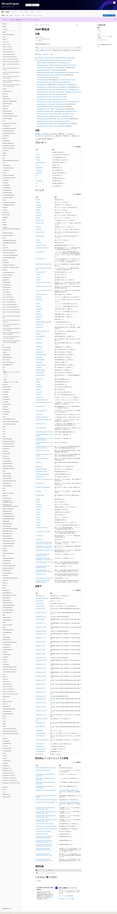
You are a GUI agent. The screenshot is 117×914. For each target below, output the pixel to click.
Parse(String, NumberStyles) (42, 458)
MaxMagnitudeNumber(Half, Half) (43, 402)
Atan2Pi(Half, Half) (40, 223)
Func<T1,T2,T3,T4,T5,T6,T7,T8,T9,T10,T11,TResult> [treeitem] (11, 321)
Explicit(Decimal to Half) (41, 612)
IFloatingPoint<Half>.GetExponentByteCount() (46, 790)
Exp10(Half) (38, 306)
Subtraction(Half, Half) (41, 749)
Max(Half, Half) (39, 397)
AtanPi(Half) (38, 229)
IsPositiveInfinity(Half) (41, 364)
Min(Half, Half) (39, 414)
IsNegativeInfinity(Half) (41, 354)
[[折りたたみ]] (20, 24)
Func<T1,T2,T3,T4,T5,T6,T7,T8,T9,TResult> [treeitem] (11, 312)
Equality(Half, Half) (40, 606)
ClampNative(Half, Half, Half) (42, 247)
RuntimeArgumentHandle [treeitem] (8, 605)
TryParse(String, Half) (40, 574)
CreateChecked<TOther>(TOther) (43, 282)
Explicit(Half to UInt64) (41, 672)
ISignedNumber (53, 116)
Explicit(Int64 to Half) (40, 688)
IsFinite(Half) (39, 339)
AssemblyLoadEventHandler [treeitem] (9, 133)
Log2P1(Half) (39, 392)
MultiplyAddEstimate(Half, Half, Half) (44, 431)
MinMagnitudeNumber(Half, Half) (43, 419)
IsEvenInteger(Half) (40, 336)
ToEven (64, 479)
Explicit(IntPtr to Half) (41, 692)
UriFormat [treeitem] (5, 746)
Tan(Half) (38, 517)
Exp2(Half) (38, 311)
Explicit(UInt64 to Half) (41, 706)
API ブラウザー (46, 25)
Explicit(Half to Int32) (40, 641)
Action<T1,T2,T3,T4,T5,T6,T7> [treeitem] (9, 54)
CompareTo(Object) (40, 258)
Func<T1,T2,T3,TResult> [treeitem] (8, 297)
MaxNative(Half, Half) (40, 406)
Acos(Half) (38, 202)
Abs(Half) (38, 199)
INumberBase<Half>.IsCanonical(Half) (44, 823)
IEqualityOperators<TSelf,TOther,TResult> (47, 87)
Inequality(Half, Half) (40, 733)
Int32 (70, 641)
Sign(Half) (38, 499)
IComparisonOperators (43, 77)
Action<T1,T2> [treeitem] (6, 41)
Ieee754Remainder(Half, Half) (42, 331)
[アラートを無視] (114, 3)
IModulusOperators (42, 104)
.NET (41, 25)
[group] (58, 50)
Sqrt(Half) (38, 514)
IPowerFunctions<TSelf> (56, 114)
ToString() (38, 525)
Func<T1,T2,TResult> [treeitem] (7, 294)
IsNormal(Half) (39, 357)
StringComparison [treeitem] (7, 639)
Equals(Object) (39, 299)
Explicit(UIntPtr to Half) (41, 710)
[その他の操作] (80, 25)
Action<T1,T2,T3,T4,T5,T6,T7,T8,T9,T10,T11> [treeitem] (11, 64)
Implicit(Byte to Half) (40, 722)
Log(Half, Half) (39, 379)
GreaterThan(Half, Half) (41, 714)
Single (55, 657)
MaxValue (38, 157)
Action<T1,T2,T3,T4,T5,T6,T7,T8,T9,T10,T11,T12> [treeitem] (11, 69)
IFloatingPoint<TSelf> (42, 92)
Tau (36, 183)
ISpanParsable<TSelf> (63, 62)
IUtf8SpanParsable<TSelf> (69, 65)
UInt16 (71, 664)
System (41, 37)
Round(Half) (38, 491)
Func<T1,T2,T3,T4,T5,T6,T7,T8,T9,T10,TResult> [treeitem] (11, 316)
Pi (36, 178)
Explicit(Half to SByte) (40, 653)
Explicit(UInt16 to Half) (41, 698)
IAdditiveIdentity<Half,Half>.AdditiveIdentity (46, 767)
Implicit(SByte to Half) (41, 726)
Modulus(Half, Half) (40, 743)
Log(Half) (38, 381)
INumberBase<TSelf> (71, 111)
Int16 (70, 637)
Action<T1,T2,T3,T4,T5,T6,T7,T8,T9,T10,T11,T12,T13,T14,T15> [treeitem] (11, 81)
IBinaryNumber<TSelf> (73, 72)
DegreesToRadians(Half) (41, 294)
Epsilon (37, 154)
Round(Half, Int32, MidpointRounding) (44, 479)
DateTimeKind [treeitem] (6, 212)
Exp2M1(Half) (39, 314)
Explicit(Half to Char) (40, 623)
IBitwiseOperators (41, 75)
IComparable (40, 58)
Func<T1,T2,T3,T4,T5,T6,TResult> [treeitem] (10, 304)
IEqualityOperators (61, 84)
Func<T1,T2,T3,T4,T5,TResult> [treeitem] (9, 302)
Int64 (70, 645)
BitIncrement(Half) (40, 236)
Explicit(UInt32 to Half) (41, 702)
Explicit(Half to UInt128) (41, 660)
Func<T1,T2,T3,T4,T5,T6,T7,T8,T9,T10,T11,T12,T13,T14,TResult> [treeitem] (11, 333)
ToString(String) (39, 535)
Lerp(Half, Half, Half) (40, 375)
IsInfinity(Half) (39, 343)
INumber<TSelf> (50, 111)
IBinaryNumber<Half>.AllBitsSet (43, 770)
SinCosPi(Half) (39, 507)
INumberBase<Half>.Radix (42, 834)
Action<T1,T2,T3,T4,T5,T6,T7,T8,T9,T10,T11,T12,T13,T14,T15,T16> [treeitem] (11, 85)
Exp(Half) (38, 303)
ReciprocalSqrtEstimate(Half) (42, 474)
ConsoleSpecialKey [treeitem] (7, 190)
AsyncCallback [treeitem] (6, 135)
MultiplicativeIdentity (41, 162)
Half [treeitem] (5, 372)
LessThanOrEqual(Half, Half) (42, 739)
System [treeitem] (4, 32)
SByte (70, 653)
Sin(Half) (38, 501)
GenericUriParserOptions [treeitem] (8, 362)
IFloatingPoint (71, 89)
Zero (37, 186)
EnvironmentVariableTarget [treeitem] (9, 257)
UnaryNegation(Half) (40, 751)
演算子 (99, 34)
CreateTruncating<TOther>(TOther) (44, 290)
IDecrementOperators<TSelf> (44, 82)
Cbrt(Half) (38, 240)
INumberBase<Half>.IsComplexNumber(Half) (46, 826)
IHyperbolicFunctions (42, 97)
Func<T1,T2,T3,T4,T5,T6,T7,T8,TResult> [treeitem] (11, 309)
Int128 (70, 633)
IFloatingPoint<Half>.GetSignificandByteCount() (46, 802)
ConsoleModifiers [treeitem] (7, 187)
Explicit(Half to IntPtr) (40, 649)
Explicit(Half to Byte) (40, 619)
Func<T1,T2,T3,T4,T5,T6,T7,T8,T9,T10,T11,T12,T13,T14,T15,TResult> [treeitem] (11, 337)
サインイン (113, 11)
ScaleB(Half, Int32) (40, 495)
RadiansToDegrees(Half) (41, 469)
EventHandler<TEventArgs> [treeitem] (9, 265)
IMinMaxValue (72, 101)
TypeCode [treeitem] (5, 704)
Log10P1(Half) (39, 387)
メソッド (99, 32)
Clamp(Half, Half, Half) (41, 245)
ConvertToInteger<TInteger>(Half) (43, 264)
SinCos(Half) (38, 504)
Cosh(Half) (38, 277)
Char (51, 608)
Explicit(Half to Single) (41, 657)
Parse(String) (39, 462)
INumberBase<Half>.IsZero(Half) (43, 831)
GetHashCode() (39, 324)
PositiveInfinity (39, 136)
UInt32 (71, 668)
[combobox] (11, 26)
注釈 (99, 29)
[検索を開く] (108, 12)
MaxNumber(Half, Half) (41, 410)
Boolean (56, 77)
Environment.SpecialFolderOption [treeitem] (10, 255)
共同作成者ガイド (44, 897)
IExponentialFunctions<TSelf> (59, 89)
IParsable (56, 60)
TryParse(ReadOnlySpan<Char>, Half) (44, 562)
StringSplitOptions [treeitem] (7, 644)
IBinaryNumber (59, 72)
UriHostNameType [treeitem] (7, 750)
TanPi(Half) (38, 522)
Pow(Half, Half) (39, 466)
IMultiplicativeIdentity (42, 106)
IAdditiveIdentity (41, 70)
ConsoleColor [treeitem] (6, 180)
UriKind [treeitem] (4, 753)
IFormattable (50, 60)
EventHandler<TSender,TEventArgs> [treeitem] (11, 267)
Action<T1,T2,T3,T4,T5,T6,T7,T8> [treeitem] (10, 56)
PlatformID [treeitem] (5, 575)
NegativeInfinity (48, 136)
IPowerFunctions (41, 114)
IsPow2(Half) (38, 367)
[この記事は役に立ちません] (99, 46)
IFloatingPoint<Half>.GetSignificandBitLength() (46, 799)
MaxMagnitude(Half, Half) (42, 399)
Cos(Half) (38, 274)
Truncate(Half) (39, 539)
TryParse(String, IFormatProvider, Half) (44, 578)
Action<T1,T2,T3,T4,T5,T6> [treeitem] (8, 51)
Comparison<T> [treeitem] (6, 170)
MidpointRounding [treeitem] (7, 511)
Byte (70, 619)
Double (51, 616)
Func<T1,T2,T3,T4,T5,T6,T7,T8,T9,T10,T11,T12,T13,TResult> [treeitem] (11, 329)
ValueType (45, 54)
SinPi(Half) (38, 512)
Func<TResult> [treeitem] (6, 289)
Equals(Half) (38, 297)
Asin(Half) (38, 210)
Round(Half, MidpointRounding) (43, 487)
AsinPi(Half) (38, 215)
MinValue (38, 160)
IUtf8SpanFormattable (42, 65)
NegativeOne (39, 170)
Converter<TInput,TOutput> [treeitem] (9, 202)
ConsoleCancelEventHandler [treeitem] (9, 177)
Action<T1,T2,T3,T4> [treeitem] (7, 46)
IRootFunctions (67, 114)
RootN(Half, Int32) (40, 476)
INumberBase (58, 111)
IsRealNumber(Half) (40, 370)
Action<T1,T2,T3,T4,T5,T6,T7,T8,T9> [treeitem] (10, 59)
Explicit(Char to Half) (40, 608)
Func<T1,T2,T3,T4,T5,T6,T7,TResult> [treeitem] (10, 307)
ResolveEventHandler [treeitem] (7, 602)
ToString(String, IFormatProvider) (43, 531)
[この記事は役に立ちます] (98, 46)
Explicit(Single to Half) (41, 696)
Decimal (52, 612)
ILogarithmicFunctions (42, 101)
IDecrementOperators (66, 80)
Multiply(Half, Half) (40, 746)
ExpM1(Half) (38, 316)
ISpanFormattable (41, 62)
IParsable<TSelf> (67, 60)
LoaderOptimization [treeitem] (7, 478)
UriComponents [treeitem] (6, 741)
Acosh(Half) (38, 204)
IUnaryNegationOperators (43, 123)
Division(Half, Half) (40, 603)
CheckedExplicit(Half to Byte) (42, 598)
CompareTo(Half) (39, 252)
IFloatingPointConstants (55, 92)
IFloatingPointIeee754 (42, 94)
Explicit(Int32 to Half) (40, 684)
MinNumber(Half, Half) (41, 427)
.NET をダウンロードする (109, 15)
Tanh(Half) (38, 519)
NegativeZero (39, 172)
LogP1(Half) (38, 394)
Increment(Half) (39, 730)
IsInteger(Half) (39, 346)
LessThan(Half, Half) (40, 735)
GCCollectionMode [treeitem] (7, 347)
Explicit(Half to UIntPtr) (41, 676)
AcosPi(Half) (38, 207)
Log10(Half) (38, 384)
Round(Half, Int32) (40, 483)
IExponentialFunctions (42, 89)
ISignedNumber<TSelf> (67, 116)
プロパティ (100, 31)
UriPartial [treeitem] (5, 758)
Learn (36, 25)
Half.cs (40, 40)
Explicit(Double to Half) (41, 616)
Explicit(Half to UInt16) (41, 664)
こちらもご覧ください (102, 39)
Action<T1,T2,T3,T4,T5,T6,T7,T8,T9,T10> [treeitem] (11, 61)
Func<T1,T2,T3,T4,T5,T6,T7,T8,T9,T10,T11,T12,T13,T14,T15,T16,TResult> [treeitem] (11, 341)
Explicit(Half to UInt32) (41, 668)
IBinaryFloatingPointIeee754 (44, 72)
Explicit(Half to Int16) (40, 637)
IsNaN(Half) (38, 349)
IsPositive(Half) (39, 362)
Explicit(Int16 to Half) (40, 680)
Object (39, 54)
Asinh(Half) (38, 212)
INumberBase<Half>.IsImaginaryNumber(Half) (46, 828)
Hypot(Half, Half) (39, 327)
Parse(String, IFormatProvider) (42, 450)
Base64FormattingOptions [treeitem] (9, 148)
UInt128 (70, 660)
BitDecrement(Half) (40, 232)
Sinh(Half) (38, 509)
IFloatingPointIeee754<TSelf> (59, 94)
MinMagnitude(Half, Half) (41, 417)
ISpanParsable (50, 62)
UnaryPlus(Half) (39, 754)
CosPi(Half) (38, 279)
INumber (39, 111)
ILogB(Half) (38, 333)
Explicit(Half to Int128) (41, 633)
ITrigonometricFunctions (43, 121)
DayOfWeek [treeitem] (5, 217)
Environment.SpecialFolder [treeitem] (9, 252)
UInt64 (71, 672)
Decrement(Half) (39, 601)
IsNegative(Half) (39, 352)
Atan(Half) (38, 217)
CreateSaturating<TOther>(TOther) (44, 286)
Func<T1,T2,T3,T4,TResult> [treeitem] (8, 299)
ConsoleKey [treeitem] (5, 182)
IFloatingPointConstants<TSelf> (73, 92)
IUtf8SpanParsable (54, 65)
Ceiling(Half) (38, 242)
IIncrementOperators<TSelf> (59, 99)
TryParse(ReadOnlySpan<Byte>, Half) (44, 550)
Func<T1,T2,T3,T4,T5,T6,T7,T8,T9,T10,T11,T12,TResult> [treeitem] (11, 325)
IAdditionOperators (42, 67)
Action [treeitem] (4, 37)
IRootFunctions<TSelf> (42, 116)
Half (53, 58)
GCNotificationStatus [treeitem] (7, 357)
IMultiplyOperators (42, 109)
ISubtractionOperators (43, 118)
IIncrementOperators (42, 99)
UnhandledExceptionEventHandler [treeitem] (10, 733)
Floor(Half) (38, 319)
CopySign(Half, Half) (40, 272)
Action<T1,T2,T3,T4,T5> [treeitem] (8, 49)
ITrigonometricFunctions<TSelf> (62, 121)
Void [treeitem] (4, 792)
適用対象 (99, 38)
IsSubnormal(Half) (40, 372)
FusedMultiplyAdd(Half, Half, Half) (43, 322)
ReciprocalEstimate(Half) (41, 471)
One (37, 175)
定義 (99, 27)
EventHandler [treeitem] (6, 262)
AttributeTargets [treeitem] (6, 140)
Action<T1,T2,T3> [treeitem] (6, 44)
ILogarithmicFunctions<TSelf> (60, 101)
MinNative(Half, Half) (40, 423)
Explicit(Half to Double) (41, 631)
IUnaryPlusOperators (42, 126)
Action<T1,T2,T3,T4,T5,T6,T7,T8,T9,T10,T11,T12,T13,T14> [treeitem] (11, 77)
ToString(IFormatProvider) (41, 527)
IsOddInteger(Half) (40, 359)
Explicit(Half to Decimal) (41, 627)
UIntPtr (71, 676)
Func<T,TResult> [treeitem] (6, 292)
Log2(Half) (38, 389)
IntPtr (70, 649)
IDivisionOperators (58, 82)
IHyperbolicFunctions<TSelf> (59, 97)
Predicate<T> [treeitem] (6, 580)
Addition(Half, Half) (40, 595)
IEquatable (69, 58)
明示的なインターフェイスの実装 (105, 36)
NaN (60, 136)
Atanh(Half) (38, 227)
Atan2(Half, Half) (39, 220)
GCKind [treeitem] (4, 352)
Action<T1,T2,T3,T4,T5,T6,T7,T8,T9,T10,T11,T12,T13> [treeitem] (11, 73)
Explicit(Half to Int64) (40, 645)
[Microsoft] (2, 12)
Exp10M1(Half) (39, 309)
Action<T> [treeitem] (5, 39)
